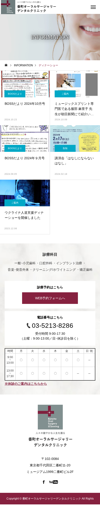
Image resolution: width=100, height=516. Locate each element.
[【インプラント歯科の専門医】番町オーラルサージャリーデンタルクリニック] (50, 427)
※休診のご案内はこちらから (26, 383)
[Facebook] (43, 482)
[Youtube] (53, 482)
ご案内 (65, 93)
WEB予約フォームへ (50, 298)
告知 (65, 148)
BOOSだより (15, 93)
